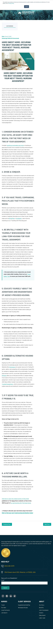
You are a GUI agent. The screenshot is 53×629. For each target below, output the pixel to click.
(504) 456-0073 (9, 566)
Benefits (41, 607)
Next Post (47, 524)
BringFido (11, 218)
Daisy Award (42, 615)
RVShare (4, 375)
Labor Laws (42, 618)
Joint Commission (43, 610)
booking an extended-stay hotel (15, 145)
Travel (3, 605)
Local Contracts (5, 610)
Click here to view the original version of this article (15, 498)
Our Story (41, 605)
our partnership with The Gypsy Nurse (21, 503)
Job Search (4, 612)
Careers (41, 612)
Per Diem (3, 607)
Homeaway (19, 218)
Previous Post (6, 524)
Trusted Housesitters (7, 384)
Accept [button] (26, 6)
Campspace (12, 367)
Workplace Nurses (23, 607)
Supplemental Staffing (24, 605)
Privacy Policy (11, 3)
